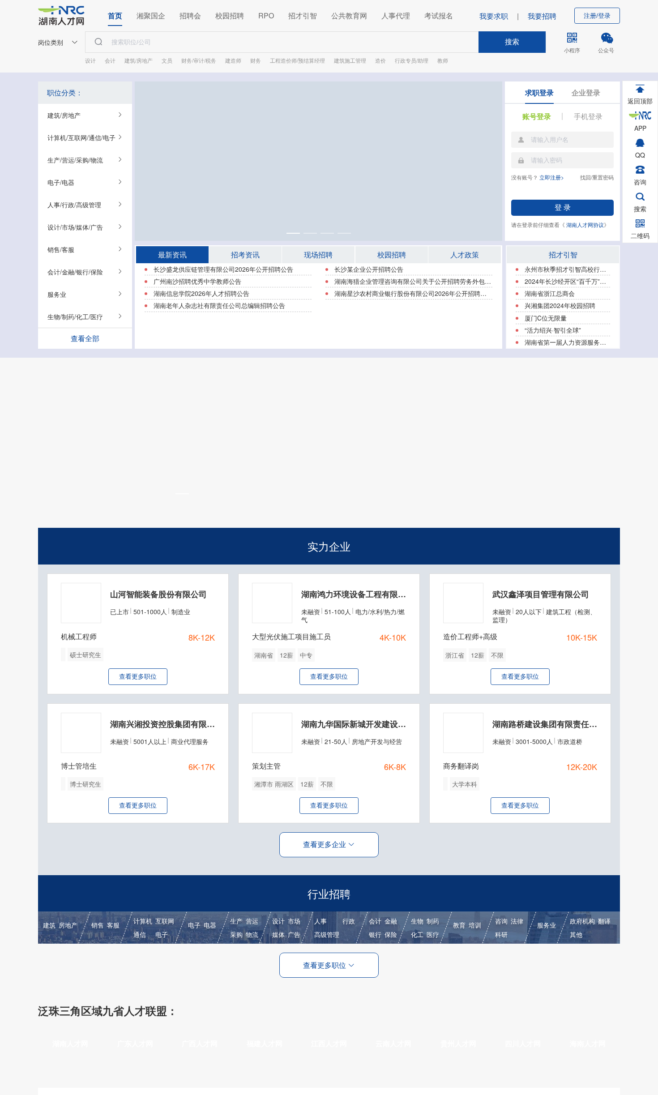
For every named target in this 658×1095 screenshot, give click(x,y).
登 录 (563, 207)
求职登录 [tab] (539, 92)
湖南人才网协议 (585, 224)
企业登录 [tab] (586, 92)
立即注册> (551, 177)
